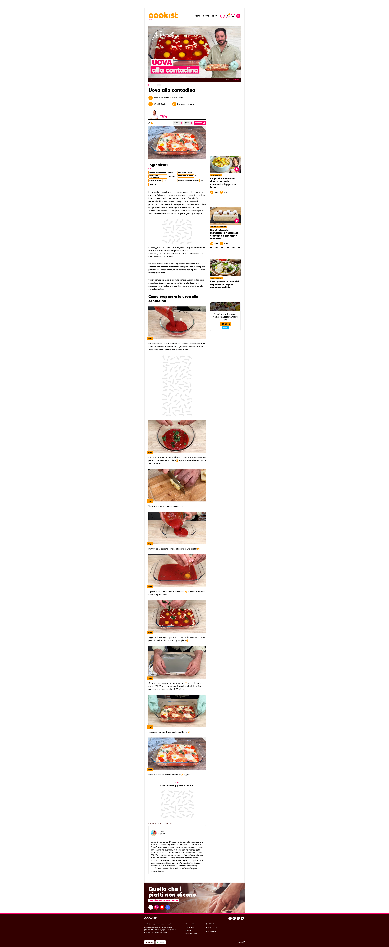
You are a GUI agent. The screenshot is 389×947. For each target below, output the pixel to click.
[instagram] (156, 907)
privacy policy (190, 924)
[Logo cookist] (163, 16)
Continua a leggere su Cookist (177, 785)
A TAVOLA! (152, 85)
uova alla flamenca (191, 286)
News (197, 16)
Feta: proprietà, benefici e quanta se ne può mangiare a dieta (224, 284)
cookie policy (189, 927)
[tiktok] (150, 907)
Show (214, 16)
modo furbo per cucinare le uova (165, 195)
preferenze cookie (191, 933)
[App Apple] (149, 942)
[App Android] (160, 942)
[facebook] (167, 907)
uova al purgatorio (156, 289)
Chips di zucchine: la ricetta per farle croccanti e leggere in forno (223, 183)
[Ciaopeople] (240, 942)
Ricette (206, 16)
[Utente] (233, 16)
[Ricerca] (222, 16)
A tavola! (235, 80)
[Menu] (238, 16)
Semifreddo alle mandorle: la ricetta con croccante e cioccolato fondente (224, 234)
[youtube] (162, 907)
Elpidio (161, 833)
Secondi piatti (168, 823)
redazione (188, 930)
